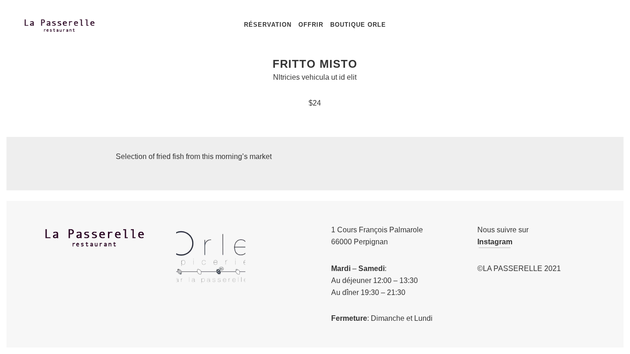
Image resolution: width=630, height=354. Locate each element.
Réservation (267, 24)
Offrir (310, 24)
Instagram (494, 242)
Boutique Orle (358, 24)
